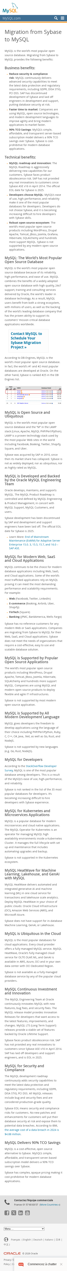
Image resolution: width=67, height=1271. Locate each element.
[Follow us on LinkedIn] (20, 1214)
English (27, 1239)
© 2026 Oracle (30, 1253)
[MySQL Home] (10, 7)
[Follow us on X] (14, 1214)
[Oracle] (12, 1253)
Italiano (49, 1239)
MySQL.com (12, 18)
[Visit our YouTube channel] (27, 1214)
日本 (58, 1239)
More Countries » (49, 1204)
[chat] (21, 1264)
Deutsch (37, 1239)
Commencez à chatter (42, 1264)
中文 (6, 1244)
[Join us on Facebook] (7, 1214)
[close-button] (61, 1264)
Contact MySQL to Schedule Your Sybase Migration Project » (26, 340)
